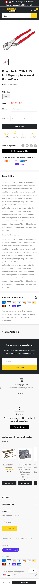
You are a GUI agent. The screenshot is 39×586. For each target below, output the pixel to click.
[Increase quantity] (24, 118)
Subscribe (19, 367)
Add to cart (19, 126)
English (5, 538)
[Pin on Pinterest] (27, 145)
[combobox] (7, 575)
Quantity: (5, 118)
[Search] (34, 15)
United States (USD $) (22, 538)
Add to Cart (9, 483)
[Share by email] (35, 145)
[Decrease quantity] (13, 118)
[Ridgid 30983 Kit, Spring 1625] (9, 454)
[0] (35, 10)
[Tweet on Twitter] (31, 145)
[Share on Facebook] (22, 145)
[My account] (31, 10)
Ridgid (4, 84)
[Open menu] (3, 10)
